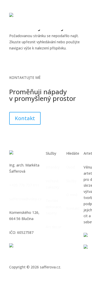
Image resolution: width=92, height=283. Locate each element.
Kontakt (25, 118)
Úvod (70, 167)
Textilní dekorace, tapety (54, 206)
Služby (71, 181)
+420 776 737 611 (24, 185)
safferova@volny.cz (25, 198)
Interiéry (53, 167)
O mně (71, 194)
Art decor (53, 226)
